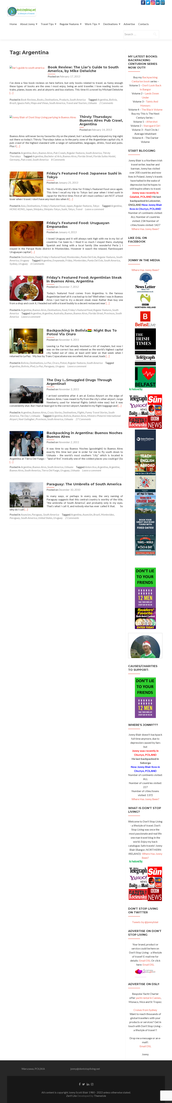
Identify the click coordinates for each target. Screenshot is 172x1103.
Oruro (55, 362)
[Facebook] (143, 2)
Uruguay (24, 260)
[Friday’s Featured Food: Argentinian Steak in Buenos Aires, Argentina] (26, 287)
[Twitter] (148, 2)
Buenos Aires (45, 152)
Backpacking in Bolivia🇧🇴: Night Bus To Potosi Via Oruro (82, 332)
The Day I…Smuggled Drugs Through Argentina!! (79, 382)
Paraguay (49, 366)
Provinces (109, 313)
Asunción (87, 514)
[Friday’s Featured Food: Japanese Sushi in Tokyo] (26, 183)
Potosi (63, 362)
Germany (15, 159)
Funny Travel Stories (96, 412)
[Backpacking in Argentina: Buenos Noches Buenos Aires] (26, 443)
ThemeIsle (100, 1095)
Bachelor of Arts (53, 156)
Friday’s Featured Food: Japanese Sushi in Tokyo (84, 175)
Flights (80, 412)
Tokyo (96, 205)
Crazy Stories (54, 412)
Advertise (129, 24)
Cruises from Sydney (145, 1009)
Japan (69, 205)
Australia (58, 313)
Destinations (110, 24)
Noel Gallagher (26, 419)
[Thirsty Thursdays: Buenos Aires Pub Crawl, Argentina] (43, 116)
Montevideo (73, 257)
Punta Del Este (88, 257)
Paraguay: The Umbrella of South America (84, 484)
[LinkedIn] (157, 2)
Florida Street (85, 156)
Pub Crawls (59, 152)
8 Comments (58, 159)
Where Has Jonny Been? (145, 228)
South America (78, 99)
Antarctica (90, 467)
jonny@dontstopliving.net (85, 1068)
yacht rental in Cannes (148, 997)
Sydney (13, 263)
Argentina (102, 99)
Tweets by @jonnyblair (145, 922)
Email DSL (145, 960)
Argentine (47, 313)
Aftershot (152, 121)
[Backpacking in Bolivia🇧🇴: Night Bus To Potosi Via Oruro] (26, 340)
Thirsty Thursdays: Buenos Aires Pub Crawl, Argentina (101, 120)
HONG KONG (17, 209)
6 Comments (37, 263)
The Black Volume (151, 109)
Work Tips (91, 24)
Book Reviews (28, 99)
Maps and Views (39, 102)
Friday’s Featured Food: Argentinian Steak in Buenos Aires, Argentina (84, 279)
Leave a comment (94, 209)
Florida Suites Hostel (104, 156)
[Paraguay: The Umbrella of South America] (26, 494)
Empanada (58, 260)
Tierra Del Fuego (50, 470)
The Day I (25, 415)
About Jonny (27, 24)
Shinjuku (38, 209)
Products (64, 99)
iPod (32, 366)
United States (45, 517)
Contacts (143, 24)
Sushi (64, 209)
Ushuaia (92, 102)
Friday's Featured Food (53, 205)
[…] (11, 92)
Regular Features (69, 24)
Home (13, 24)
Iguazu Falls (23, 102)
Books (40, 99)
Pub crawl (26, 159)
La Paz (47, 362)
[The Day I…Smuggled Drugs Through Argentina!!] (26, 390)
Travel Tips (47, 24)
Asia (23, 205)
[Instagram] (152, 2)
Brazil (13, 102)
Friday (68, 260)
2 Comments (106, 102)
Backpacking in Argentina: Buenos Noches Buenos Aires (84, 435)
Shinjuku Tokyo (52, 209)
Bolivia (113, 99)
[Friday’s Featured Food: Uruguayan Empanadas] (26, 233)
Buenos (68, 313)
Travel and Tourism (76, 102)
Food (37, 257)
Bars (34, 152)
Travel (79, 209)
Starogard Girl (152, 125)
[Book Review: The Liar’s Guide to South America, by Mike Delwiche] (27, 67)
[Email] (162, 2)
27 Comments (83, 419)
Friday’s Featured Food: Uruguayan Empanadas (78, 225)
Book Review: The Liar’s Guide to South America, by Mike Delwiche (83, 69)
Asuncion (26, 514)
